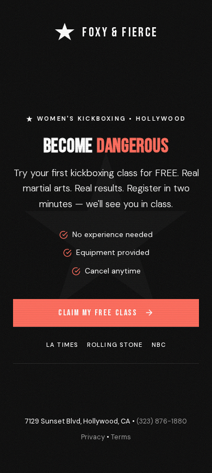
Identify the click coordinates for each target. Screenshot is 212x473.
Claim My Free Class (97, 313)
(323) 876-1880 (161, 421)
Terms (121, 436)
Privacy (93, 436)
